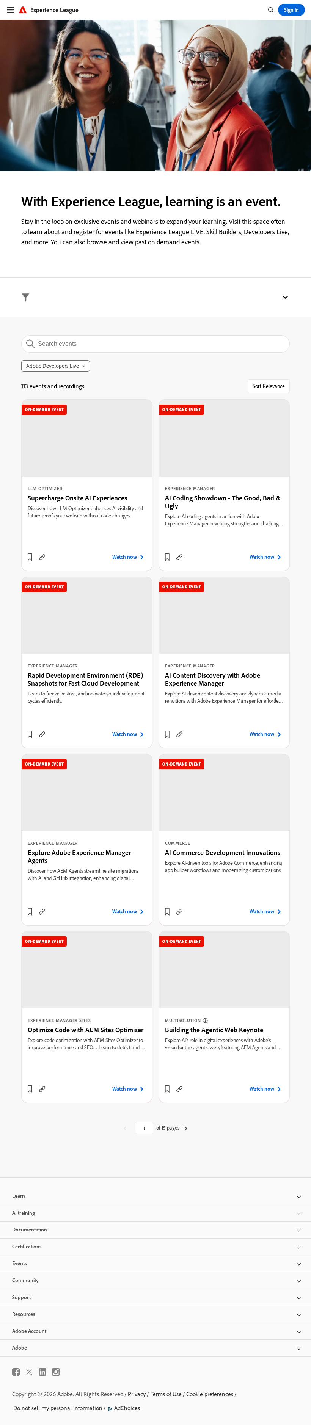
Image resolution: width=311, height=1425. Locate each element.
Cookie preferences (209, 1394)
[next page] (186, 1128)
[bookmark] (30, 557)
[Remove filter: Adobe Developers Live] (84, 366)
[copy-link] (42, 557)
